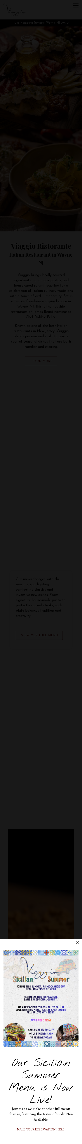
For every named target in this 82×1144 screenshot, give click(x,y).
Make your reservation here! (41, 1129)
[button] (77, 942)
